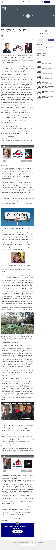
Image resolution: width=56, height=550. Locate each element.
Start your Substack (25, 544)
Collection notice (40, 542)
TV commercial (13, 484)
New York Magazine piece (13, 345)
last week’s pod (11, 136)
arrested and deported (27, 393)
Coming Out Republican (28, 60)
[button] (20, 16)
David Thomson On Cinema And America (48, 92)
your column (31, 295)
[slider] (30, 25)
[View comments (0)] (53, 12)
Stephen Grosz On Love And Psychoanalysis (47, 97)
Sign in (52, 2)
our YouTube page (23, 71)
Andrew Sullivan (7, 35)
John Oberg (20, 181)
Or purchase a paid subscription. (17, 534)
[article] (46, 62)
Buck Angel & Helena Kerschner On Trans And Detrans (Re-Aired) (48, 61)
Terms (35, 542)
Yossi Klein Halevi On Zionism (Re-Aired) (47, 66)
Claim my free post (17, 531)
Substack (22, 547)
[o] (39, 62)
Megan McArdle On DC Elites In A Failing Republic (48, 82)
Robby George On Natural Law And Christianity (48, 87)
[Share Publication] (42, 2)
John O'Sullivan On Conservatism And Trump (47, 71)
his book (24, 140)
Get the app (33, 544)
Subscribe (47, 2)
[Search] (40, 2)
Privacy (31, 542)
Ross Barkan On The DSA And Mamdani (47, 76)
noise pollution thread (21, 233)
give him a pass (18, 388)
